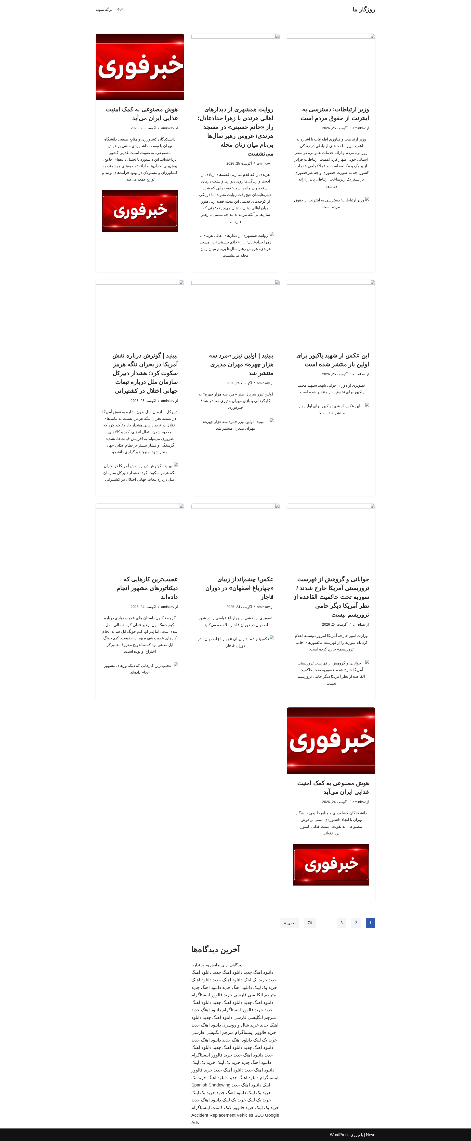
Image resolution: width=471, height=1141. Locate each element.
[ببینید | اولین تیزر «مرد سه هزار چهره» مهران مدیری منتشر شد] (235, 313)
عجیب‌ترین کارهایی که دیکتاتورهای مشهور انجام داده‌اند (147, 588)
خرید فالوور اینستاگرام (211, 994)
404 (120, 9)
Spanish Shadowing (210, 1085)
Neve (370, 1135)
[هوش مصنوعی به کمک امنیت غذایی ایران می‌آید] (140, 67)
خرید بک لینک (255, 979)
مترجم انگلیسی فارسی (255, 994)
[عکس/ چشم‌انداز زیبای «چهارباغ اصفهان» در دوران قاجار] (235, 537)
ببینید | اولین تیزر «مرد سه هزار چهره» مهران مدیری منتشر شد (241, 364)
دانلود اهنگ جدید (258, 972)
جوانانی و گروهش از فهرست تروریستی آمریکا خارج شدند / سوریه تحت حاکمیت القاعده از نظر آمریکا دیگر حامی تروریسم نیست (331, 597)
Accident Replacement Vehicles (222, 1115)
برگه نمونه (104, 9)
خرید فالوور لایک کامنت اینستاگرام (222, 1107)
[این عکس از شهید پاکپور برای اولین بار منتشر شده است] (331, 313)
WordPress (339, 1135)
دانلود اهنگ (201, 979)
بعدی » (289, 923)
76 (310, 923)
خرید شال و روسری (240, 1025)
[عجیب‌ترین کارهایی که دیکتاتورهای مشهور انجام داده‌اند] (140, 537)
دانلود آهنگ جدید (228, 1070)
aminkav (359, 128)
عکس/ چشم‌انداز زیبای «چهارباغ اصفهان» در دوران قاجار (239, 588)
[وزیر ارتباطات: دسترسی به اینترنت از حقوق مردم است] (331, 67)
